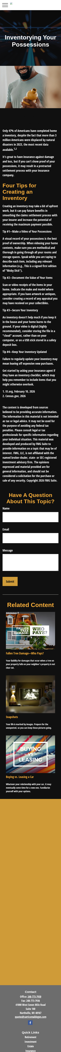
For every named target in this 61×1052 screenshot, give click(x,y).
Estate (30, 1046)
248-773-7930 (34, 997)
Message (8, 550)
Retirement (30, 1037)
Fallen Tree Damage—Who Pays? (25, 653)
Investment (30, 1042)
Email (6, 529)
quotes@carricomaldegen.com (30, 1017)
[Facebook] (30, 1022)
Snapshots (12, 717)
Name (6, 508)
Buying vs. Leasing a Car (20, 777)
